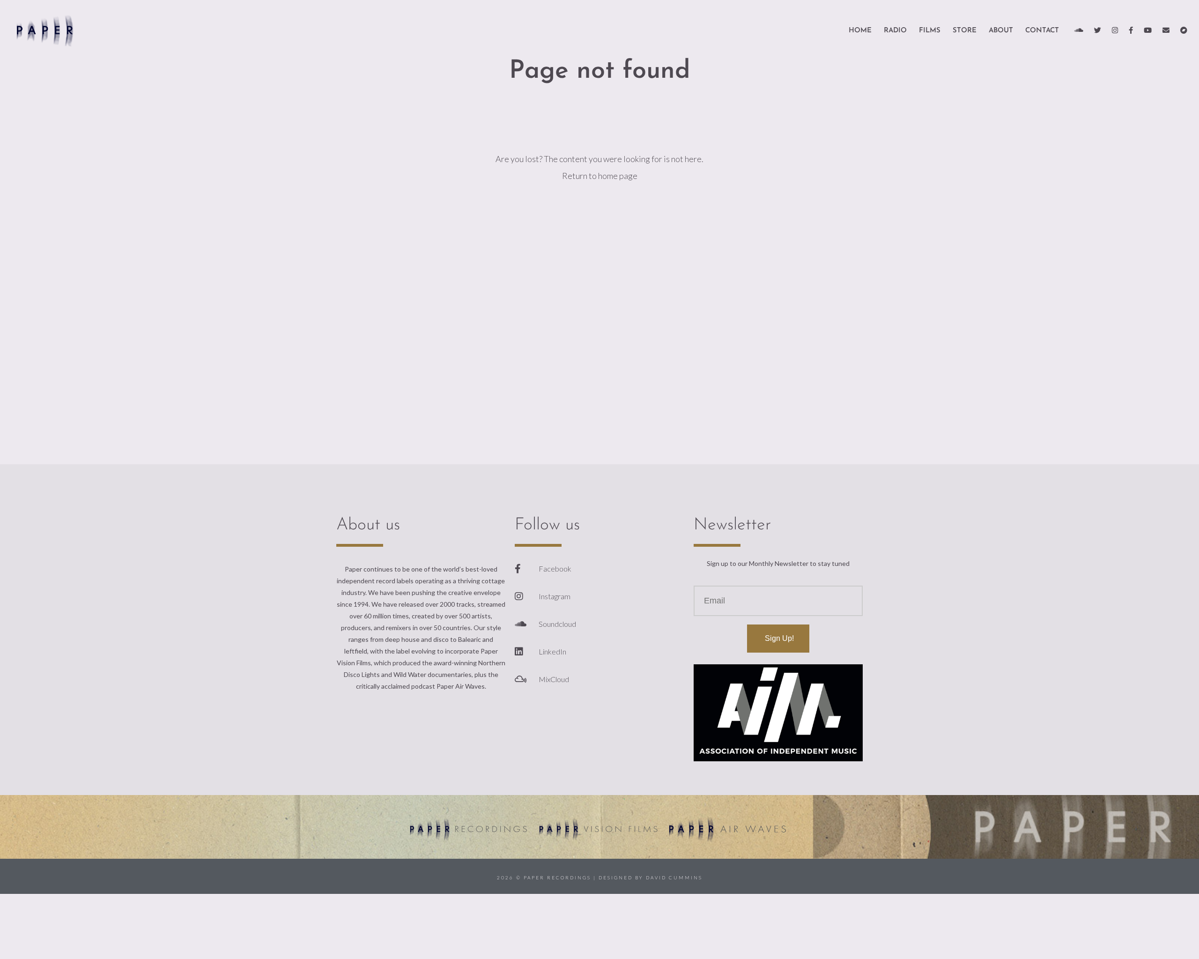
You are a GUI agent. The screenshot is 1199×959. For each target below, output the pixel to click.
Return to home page (599, 176)
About (1001, 30)
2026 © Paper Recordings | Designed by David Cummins (600, 877)
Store (965, 30)
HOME (860, 30)
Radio (895, 30)
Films (929, 30)
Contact (1042, 30)
